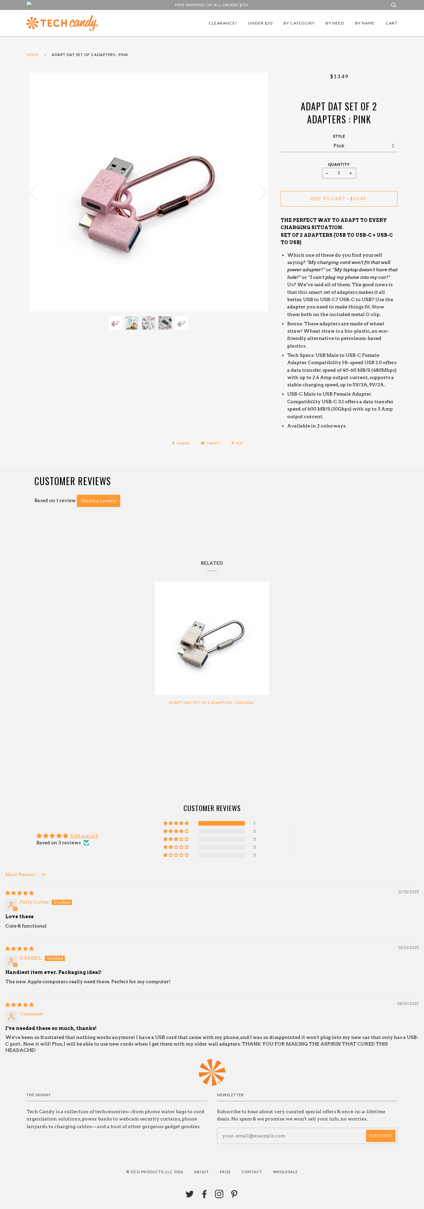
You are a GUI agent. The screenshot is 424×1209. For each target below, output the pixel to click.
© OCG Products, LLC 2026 (154, 1172)
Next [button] (258, 192)
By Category (299, 23)
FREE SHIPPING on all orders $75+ (212, 5)
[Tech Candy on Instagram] (219, 1196)
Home (32, 54)
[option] (148, 192)
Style (339, 136)
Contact (251, 1172)
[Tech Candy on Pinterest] (234, 1196)
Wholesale (285, 1172)
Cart (392, 23)
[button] (176, 823)
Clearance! (223, 23)
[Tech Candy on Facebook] (204, 1196)
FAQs (225, 1172)
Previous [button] (37, 192)
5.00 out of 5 (84, 836)
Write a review (98, 500)
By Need (335, 23)
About (201, 1172)
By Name (365, 23)
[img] (19, 893)
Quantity (339, 164)
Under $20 (260, 23)
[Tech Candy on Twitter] (190, 1196)
